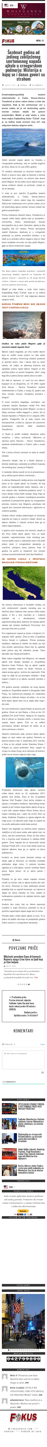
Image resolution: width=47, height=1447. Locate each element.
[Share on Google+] (31, 939)
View (27, 1382)
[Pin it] (35, 939)
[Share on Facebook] (22, 939)
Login (42, 1044)
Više (36, 977)
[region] (23, 10)
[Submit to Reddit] (39, 939)
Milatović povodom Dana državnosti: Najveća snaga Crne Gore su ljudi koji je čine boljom (23, 959)
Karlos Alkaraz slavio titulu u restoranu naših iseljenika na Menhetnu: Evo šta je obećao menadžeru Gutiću (31, 1169)
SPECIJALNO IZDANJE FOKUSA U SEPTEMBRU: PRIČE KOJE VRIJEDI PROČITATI (31, 1106)
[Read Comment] (5, 1377)
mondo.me (40, 281)
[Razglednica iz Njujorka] (23, 1321)
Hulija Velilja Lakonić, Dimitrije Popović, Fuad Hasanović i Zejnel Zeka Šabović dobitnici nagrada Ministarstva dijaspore (31, 1154)
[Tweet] (27, 939)
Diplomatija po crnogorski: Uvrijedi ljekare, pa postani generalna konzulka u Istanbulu (30, 1138)
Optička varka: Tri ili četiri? (26, 1015)
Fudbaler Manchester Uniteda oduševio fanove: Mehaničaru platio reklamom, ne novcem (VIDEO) (31, 1123)
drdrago (23, 85)
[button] (23, 10)
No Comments (37, 85)
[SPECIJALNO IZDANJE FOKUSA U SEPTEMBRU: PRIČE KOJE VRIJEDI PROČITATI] (9, 1109)
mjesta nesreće (9, 277)
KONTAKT (10, 1431)
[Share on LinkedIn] (43, 939)
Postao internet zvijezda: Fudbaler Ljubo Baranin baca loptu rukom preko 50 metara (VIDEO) (22, 1005)
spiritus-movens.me (18, 284)
